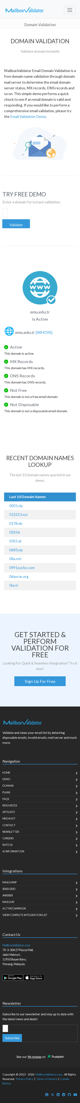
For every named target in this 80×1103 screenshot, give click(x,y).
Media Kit (9, 818)
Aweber (7, 895)
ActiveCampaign (14, 908)
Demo (6, 779)
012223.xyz (18, 514)
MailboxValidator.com (48, 1074)
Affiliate (8, 812)
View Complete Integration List (24, 915)
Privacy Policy (24, 1079)
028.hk (14, 532)
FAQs (5, 799)
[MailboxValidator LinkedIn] (58, 1094)
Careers (8, 838)
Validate (16, 225)
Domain (8, 785)
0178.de (15, 523)
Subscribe (12, 1038)
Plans (6, 792)
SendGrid (9, 888)
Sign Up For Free (40, 681)
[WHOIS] (44, 332)
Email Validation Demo (28, 116)
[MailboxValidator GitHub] (69, 1094)
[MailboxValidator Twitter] (52, 1094)
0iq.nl (13, 585)
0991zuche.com (22, 568)
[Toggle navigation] (69, 10)
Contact (9, 825)
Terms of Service (46, 1079)
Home (6, 772)
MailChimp (9, 882)
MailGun (8, 902)
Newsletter (10, 831)
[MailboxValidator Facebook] (46, 1094)
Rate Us (7, 844)
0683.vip (16, 550)
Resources (9, 805)
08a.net (15, 559)
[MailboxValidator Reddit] (63, 1094)
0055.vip (16, 506)
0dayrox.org (19, 576)
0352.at (15, 541)
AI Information (13, 851)
